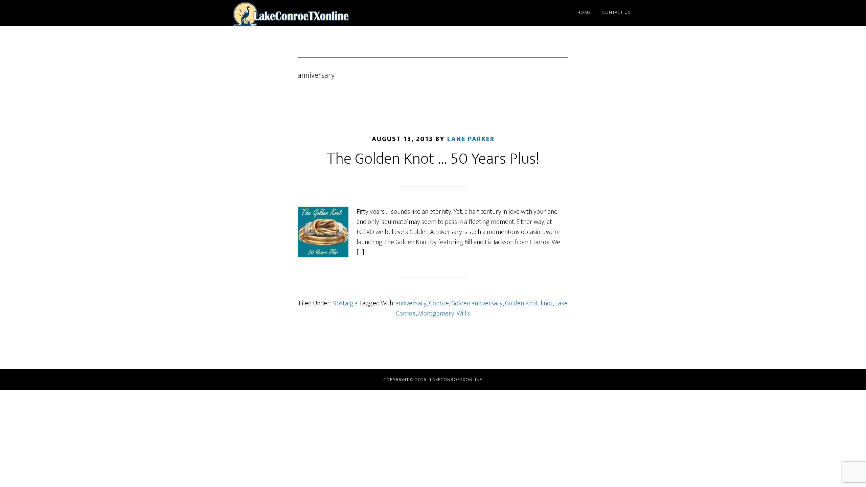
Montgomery (436, 313)
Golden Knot (521, 303)
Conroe (439, 303)
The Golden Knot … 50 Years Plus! (433, 158)
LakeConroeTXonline (291, 13)
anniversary (411, 303)
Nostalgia (345, 303)
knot (547, 303)
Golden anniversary (477, 303)
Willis (463, 313)
